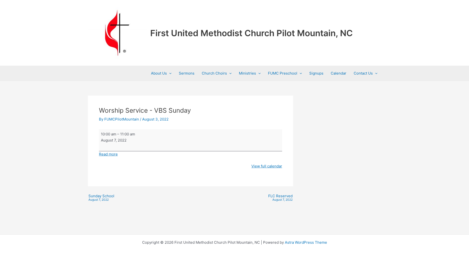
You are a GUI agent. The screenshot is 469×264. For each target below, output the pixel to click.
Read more (108, 154)
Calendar (338, 73)
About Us (159, 73)
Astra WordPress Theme (306, 242)
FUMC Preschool (282, 73)
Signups (316, 73)
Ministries (247, 73)
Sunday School (101, 197)
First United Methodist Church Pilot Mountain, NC (251, 33)
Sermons (186, 73)
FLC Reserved (280, 197)
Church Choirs (214, 73)
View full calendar (266, 166)
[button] (169, 73)
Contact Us (363, 73)
